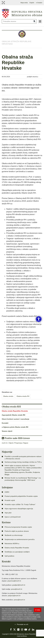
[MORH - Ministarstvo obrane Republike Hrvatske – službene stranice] (22, 13)
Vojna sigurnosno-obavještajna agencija (19, 508)
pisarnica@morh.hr (14, 581)
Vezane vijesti (7, 431)
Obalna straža (8, 396)
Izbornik (40, 21)
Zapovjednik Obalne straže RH (13, 415)
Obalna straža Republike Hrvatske (15, 411)
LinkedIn (33, 629)
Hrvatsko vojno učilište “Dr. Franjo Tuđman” (20, 504)
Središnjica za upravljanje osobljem (17, 552)
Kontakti (5, 423)
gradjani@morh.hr (18, 585)
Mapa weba (24, 2)
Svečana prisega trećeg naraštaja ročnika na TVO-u (23, 462)
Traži (34, 21)
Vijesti (11, 443)
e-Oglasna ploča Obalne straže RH (15, 427)
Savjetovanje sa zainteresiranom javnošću (20, 539)
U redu (37, 610)
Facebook (10, 629)
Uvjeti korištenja (22, 636)
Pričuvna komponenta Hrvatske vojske (18, 527)
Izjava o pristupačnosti (13, 517)
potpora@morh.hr (14, 595)
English (32, 2)
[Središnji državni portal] (4, 2)
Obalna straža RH (23, 396)
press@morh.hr (16, 589)
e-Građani (39, 2)
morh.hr (4, 443)
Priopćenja (18, 443)
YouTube (25, 629)
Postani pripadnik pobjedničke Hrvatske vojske (21, 496)
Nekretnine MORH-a (12, 543)
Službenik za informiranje (14, 535)
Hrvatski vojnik (10, 500)
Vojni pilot (8, 513)
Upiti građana (9, 556)
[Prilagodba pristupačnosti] (38, 319)
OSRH (7, 492)
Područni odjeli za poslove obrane (17, 531)
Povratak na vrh (22, 624)
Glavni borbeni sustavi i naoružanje (15, 419)
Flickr (18, 629)
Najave (25, 443)
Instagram (22, 629)
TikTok (29, 629)
